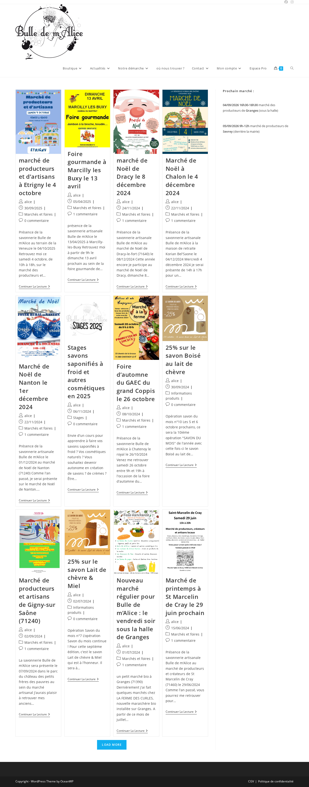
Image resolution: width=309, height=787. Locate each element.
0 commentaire (36, 220)
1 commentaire (85, 214)
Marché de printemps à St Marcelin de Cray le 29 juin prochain (185, 596)
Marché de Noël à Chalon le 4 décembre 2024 (182, 176)
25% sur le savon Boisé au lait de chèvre (183, 359)
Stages (78, 417)
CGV (251, 781)
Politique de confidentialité (276, 781)
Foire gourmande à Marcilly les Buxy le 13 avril (87, 170)
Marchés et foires (38, 214)
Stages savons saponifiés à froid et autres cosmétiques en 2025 (86, 371)
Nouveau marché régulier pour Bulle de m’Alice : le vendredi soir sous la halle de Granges (136, 608)
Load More (112, 745)
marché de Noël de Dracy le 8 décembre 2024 (132, 176)
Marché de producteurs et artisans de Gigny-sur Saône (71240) (37, 600)
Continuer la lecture (34, 287)
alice (28, 201)
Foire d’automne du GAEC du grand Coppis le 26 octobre (136, 382)
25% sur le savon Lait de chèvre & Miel (87, 573)
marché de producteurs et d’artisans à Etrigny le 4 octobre (37, 176)
